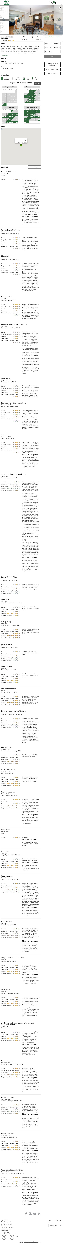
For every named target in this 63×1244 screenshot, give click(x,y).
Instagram (30, 1213)
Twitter (34, 1213)
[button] (21, 146)
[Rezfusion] (17, 1237)
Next (59, 20)
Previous (3, 20)
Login (21, 1242)
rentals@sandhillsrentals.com (10, 1234)
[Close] (25, 140)
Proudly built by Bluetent (31, 1242)
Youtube (39, 1213)
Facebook (26, 1213)
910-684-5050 (5, 1232)
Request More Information (53, 65)
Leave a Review (34, 167)
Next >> (37, 83)
